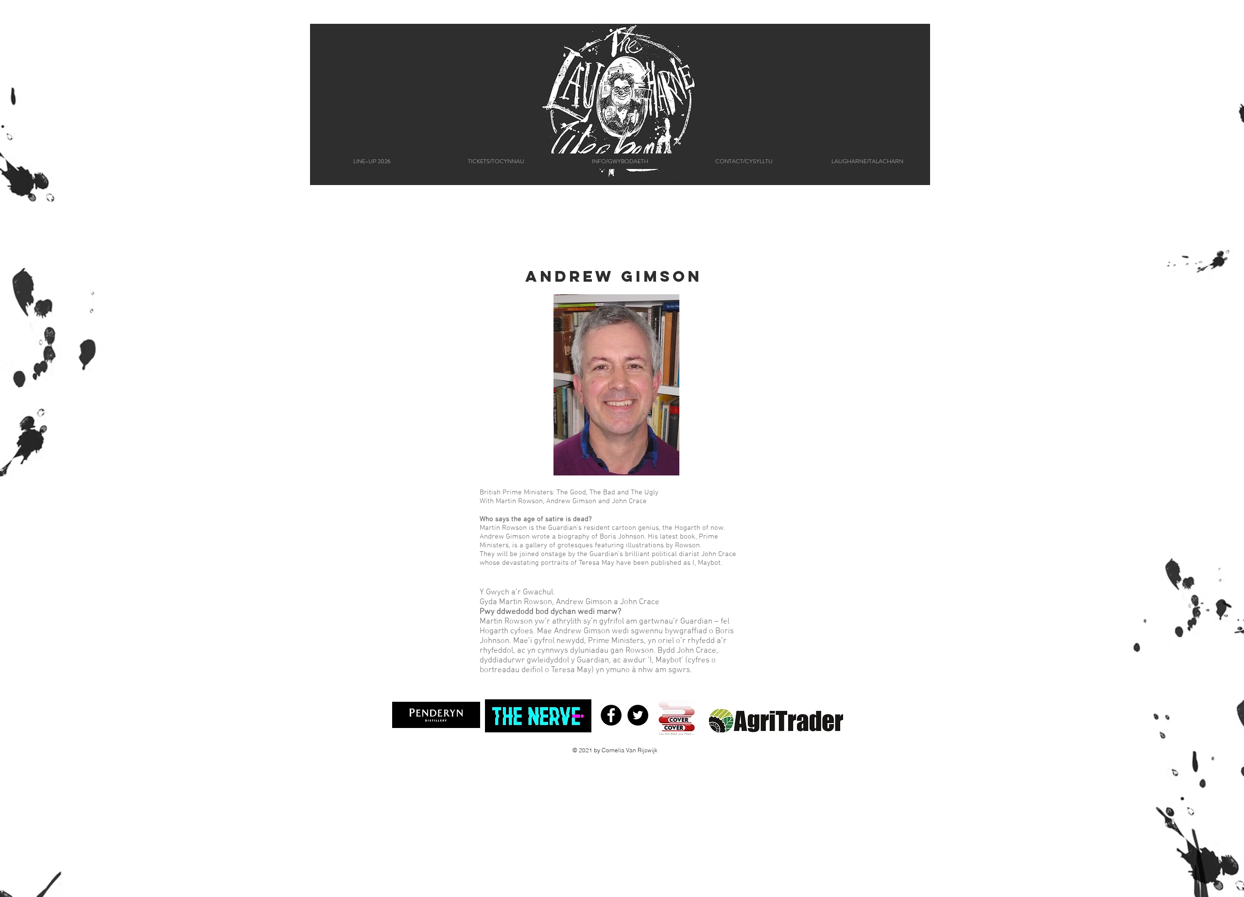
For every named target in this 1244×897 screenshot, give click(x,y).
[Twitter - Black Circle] (637, 715)
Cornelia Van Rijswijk (629, 750)
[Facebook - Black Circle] (611, 715)
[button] (620, 161)
